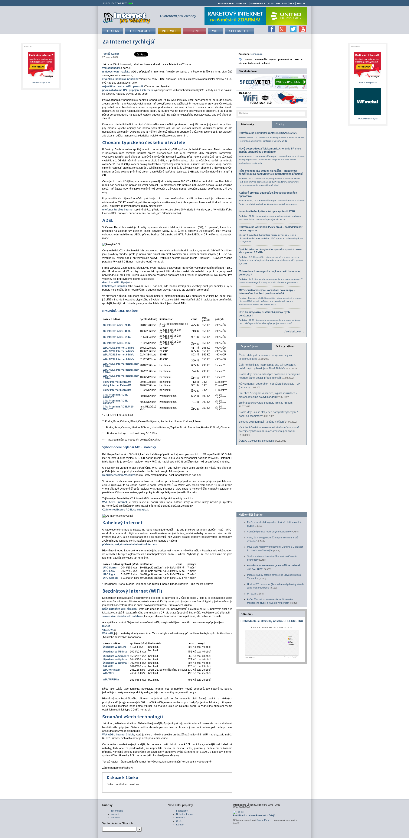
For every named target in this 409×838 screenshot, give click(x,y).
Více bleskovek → (294, 331)
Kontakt (302, 3)
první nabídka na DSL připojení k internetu (127, 90)
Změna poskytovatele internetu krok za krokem (265, 402)
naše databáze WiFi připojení (119, 609)
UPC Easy (109, 571)
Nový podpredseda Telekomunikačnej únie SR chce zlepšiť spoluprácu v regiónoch (270, 150)
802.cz (106, 626)
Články (280, 124)
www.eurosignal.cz (41, 82)
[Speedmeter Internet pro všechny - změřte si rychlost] (273, 88)
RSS (291, 3)
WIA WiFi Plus (111, 679)
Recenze (115, 817)
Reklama (281, 3)
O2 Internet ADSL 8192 (117, 343)
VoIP (271, 3)
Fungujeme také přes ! (118, 3)
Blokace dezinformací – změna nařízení (261, 421)
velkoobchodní (111, 68)
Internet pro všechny (127, 17)
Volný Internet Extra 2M (117, 382)
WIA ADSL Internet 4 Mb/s (118, 351)
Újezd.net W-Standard (116, 656)
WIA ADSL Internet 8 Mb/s (118, 359)
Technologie (256, 54)
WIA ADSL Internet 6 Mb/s (118, 354)
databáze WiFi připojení (116, 282)
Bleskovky (247, 124)
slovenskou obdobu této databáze (122, 616)
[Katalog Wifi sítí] (273, 103)
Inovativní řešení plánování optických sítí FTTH (267, 211)
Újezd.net (108, 629)
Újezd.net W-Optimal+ (116, 663)
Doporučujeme (249, 346)
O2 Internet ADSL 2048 (117, 325)
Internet (115, 814)
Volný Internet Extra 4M (117, 385)
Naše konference (185, 814)
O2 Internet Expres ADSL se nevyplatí (125, 509)
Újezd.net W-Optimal (115, 659)
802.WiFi (108, 666)
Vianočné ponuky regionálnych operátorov (269, 531)
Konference (258, 3)
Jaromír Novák (246, 137)
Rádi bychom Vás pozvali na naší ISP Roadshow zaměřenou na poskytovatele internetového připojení (270, 172)
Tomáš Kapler (110, 53)
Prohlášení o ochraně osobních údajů (254, 815)
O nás (179, 821)
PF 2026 (251, 593)
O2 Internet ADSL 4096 (117, 331)
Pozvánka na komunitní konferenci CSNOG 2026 (268, 133)
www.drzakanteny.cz (367, 118)
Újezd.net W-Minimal (115, 651)
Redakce (243, 178)
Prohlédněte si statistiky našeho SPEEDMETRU (272, 621)
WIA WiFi (107, 633)
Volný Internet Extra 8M (117, 390)
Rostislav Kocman (247, 298)
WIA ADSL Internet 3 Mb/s (118, 348)
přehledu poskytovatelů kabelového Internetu (129, 544)
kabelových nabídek (114, 286)
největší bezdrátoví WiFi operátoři (122, 86)
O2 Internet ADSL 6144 (117, 337)
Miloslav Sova (245, 235)
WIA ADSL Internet (114, 502)
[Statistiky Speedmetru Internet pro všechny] (271, 658)
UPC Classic (110, 578)
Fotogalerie (226, 3)
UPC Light (109, 574)
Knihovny (242, 3)
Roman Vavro (245, 156)
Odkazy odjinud (285, 346)
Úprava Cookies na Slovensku (256, 440)
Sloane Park (262, 820)
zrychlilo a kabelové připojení (120, 79)
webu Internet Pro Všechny (118, 475)
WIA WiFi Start (111, 669)
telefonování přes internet (117, 209)
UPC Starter (110, 567)
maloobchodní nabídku (116, 71)
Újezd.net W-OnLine (115, 647)
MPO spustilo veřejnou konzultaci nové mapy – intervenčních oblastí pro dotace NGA (267, 292)
